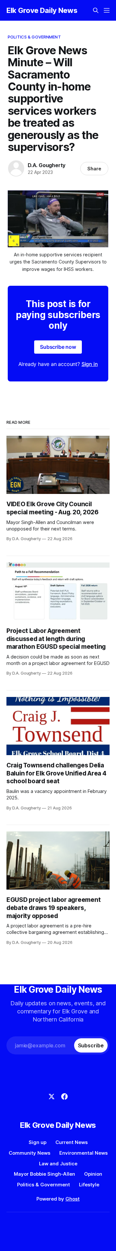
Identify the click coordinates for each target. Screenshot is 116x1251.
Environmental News (83, 1153)
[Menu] (107, 10)
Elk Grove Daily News (41, 10)
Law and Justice (58, 1163)
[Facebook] (64, 1096)
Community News (29, 1153)
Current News (71, 1142)
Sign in (90, 364)
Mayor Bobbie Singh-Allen (44, 1174)
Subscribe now (58, 347)
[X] (51, 1096)
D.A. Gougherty (46, 165)
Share (94, 169)
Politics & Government (34, 36)
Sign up (37, 1142)
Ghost (72, 1199)
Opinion (93, 1174)
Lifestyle (89, 1185)
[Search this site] (96, 10)
